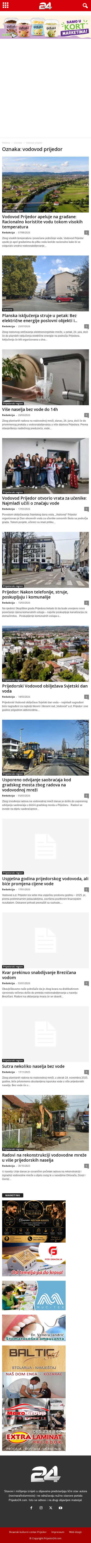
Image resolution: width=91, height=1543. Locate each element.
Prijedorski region (13, 210)
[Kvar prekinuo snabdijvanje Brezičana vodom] (45, 940)
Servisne (7, 309)
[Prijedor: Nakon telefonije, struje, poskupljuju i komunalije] (45, 560)
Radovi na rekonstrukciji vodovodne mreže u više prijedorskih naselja (44, 1157)
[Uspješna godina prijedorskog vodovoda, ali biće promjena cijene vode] (45, 846)
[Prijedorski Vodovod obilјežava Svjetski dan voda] (45, 654)
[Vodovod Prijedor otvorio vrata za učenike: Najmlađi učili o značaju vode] (45, 466)
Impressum (57, 1532)
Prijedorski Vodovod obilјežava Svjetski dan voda (45, 688)
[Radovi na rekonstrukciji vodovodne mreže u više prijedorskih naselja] (45, 1123)
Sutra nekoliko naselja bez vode (33, 1066)
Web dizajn (75, 1532)
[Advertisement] (45, 90)
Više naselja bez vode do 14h (30, 409)
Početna (6, 142)
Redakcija (8, 232)
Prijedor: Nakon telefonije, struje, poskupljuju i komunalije (35, 594)
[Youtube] (60, 1508)
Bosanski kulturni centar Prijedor (28, 1532)
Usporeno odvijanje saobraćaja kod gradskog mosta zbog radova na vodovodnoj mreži (36, 785)
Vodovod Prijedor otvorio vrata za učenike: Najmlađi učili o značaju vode (44, 500)
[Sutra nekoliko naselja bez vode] (45, 1034)
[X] (51, 1508)
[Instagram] (41, 1508)
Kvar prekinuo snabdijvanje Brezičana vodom (39, 975)
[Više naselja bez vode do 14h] (45, 377)
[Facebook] (31, 1508)
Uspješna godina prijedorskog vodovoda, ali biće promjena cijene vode (45, 881)
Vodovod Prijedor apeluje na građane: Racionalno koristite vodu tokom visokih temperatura (42, 222)
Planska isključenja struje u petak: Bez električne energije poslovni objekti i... (39, 318)
